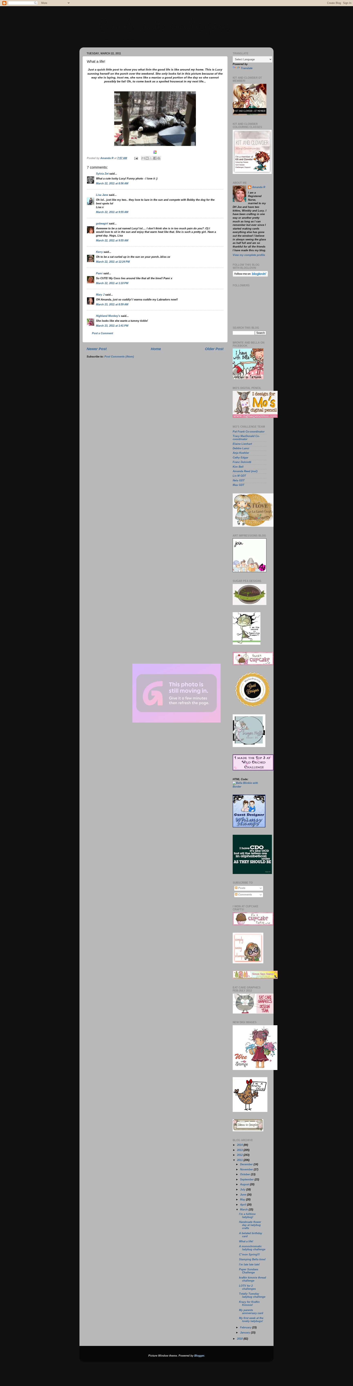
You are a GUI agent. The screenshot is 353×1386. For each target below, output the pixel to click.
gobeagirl (102, 223)
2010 (240, 1338)
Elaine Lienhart (242, 444)
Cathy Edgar (240, 457)
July (243, 1189)
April (243, 1204)
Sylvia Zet (102, 173)
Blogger (199, 1355)
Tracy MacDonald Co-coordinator (246, 438)
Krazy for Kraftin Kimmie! (249, 1303)
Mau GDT (238, 485)
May (243, 1199)
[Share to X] (151, 158)
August (245, 1184)
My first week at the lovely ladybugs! (251, 1320)
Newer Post (97, 349)
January (245, 1332)
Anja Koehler (241, 453)
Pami (99, 273)
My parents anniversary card (251, 1312)
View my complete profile (249, 255)
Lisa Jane (102, 195)
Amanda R (258, 187)
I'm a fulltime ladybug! (247, 1216)
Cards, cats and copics (164, 24)
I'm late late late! (249, 1264)
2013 (240, 1150)
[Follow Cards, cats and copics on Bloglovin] (250, 276)
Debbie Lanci (241, 448)
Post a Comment (102, 333)
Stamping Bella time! (252, 1259)
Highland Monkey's (108, 316)
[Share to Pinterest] (159, 158)
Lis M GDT (239, 475)
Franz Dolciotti (242, 462)
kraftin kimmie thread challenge (252, 1279)
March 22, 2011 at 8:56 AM (112, 183)
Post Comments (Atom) (119, 356)
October (245, 1174)
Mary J (100, 294)
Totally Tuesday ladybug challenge (252, 1295)
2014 (240, 1145)
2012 (240, 1155)
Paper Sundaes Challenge (248, 1271)
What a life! (246, 1241)
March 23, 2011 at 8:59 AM (112, 304)
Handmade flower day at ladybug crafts (250, 1225)
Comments (244, 894)
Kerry (99, 252)
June (243, 1194)
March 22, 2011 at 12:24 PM (113, 261)
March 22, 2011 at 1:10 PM (112, 283)
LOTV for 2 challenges (247, 1287)
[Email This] (143, 158)
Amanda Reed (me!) (245, 471)
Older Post (214, 349)
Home (156, 349)
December (247, 1164)
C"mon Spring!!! (249, 1254)
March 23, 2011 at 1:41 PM (112, 325)
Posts (241, 888)
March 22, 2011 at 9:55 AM (112, 212)
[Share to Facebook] (155, 158)
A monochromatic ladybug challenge (252, 1248)
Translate (246, 68)
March (244, 1209)
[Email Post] (136, 158)
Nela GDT (239, 480)
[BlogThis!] (147, 158)
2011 (240, 1160)
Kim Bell (238, 466)
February (246, 1327)
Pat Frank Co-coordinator (249, 431)
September (247, 1179)
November (247, 1169)
